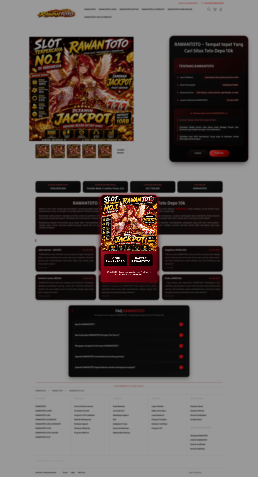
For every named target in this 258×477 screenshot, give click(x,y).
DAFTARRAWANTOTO (141, 260)
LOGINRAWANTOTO (115, 260)
